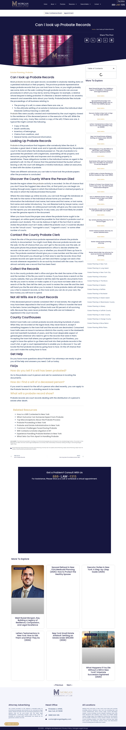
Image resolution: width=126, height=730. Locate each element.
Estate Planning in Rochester (97, 293)
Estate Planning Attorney (27, 447)
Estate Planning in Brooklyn (97, 277)
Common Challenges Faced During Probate (37, 428)
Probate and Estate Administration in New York (38, 425)
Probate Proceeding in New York (31, 422)
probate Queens (32, 449)
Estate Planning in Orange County (99, 319)
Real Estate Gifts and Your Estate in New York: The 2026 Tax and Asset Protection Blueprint (101, 162)
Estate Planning (17, 72)
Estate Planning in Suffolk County (99, 310)
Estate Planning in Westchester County (101, 302)
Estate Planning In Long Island (98, 268)
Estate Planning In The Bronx (98, 281)
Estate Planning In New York (97, 264)
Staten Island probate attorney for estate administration (101, 231)
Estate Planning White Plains (97, 327)
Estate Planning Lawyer (60, 447)
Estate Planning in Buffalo (96, 289)
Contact (96, 4)
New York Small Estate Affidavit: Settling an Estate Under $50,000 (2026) (101, 137)
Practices (62, 4)
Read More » (101, 96)
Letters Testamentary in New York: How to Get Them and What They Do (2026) (101, 125)
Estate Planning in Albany (96, 306)
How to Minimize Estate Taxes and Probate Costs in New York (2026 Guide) (101, 198)
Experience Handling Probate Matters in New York (39, 433)
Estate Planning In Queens (97, 285)
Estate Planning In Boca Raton (98, 323)
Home (45, 4)
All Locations (88, 704)
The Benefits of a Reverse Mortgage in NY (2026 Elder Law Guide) (101, 210)
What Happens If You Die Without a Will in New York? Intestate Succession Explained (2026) (101, 150)
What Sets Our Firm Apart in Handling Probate (38, 436)
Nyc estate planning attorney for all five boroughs (101, 220)
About (52, 4)
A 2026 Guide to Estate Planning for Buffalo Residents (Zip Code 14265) (101, 174)
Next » (69, 685)
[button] (87, 40)
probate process (24, 449)
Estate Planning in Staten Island (98, 298)
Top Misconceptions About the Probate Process (38, 420)
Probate (29, 72)
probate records (22, 82)
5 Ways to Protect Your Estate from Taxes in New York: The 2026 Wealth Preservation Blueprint (101, 185)
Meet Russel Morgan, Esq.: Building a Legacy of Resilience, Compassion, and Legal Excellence (101, 90)
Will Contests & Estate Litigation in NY (34, 431)
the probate (38, 183)
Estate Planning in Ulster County (99, 315)
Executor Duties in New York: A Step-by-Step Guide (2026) (101, 114)
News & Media (85, 4)
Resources (72, 4)
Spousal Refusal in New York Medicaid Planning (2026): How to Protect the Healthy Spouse (101, 102)
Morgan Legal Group (80, 728)
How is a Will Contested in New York (33, 414)
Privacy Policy (67, 728)
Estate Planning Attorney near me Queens (43, 447)
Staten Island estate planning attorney (101, 242)
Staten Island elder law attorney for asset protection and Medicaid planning (101, 253)
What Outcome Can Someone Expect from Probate (40, 417)
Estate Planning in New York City (99, 272)
